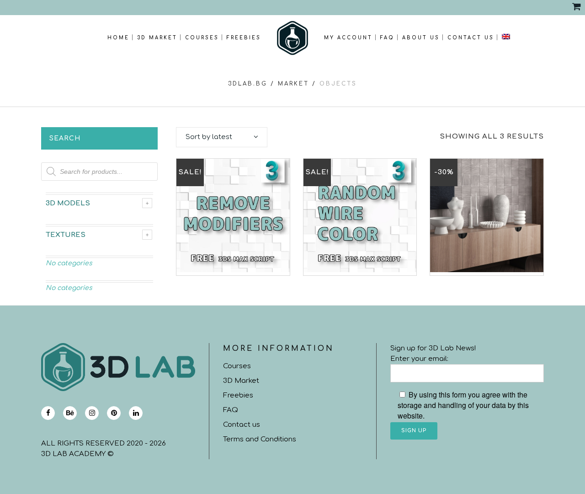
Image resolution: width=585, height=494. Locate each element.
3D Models (68, 203)
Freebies (238, 395)
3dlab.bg (247, 84)
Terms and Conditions (259, 439)
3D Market (241, 381)
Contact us (241, 425)
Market (293, 84)
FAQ (230, 410)
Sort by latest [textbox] (209, 137)
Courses (237, 366)
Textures (65, 235)
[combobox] (221, 137)
